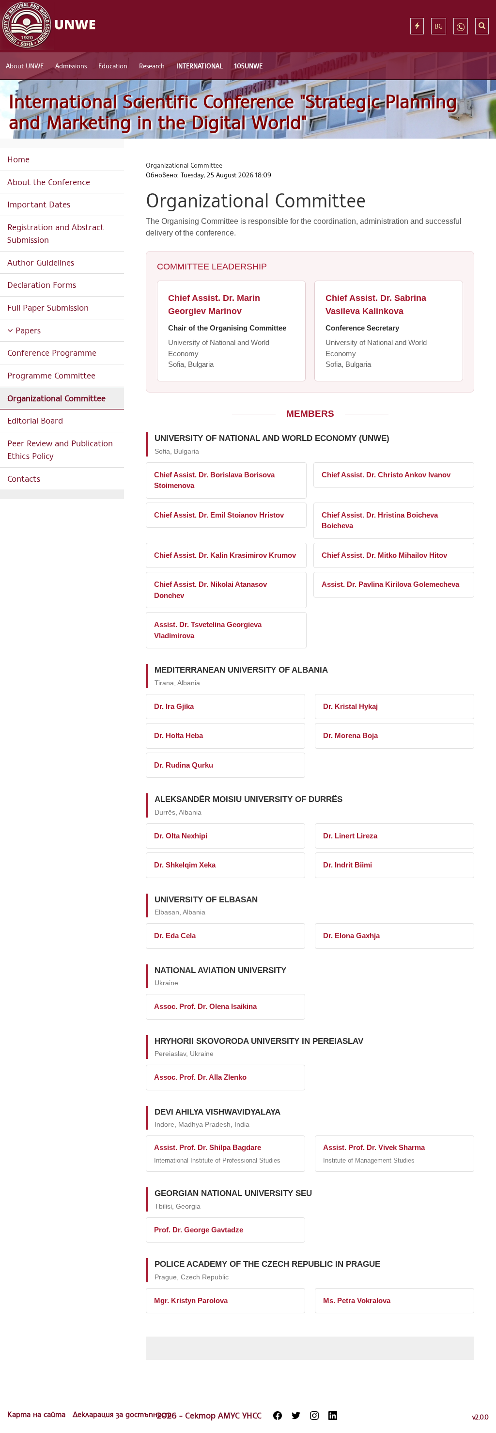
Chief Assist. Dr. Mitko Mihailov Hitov (384, 555)
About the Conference (48, 181)
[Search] (482, 26)
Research (152, 66)
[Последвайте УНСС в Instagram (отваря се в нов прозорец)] (314, 1415)
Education (112, 66)
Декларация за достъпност (122, 1414)
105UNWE (248, 66)
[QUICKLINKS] (417, 26)
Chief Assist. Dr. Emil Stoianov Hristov (219, 515)
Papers (27, 330)
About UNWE (25, 66)
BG (438, 26)
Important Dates (38, 204)
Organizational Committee (56, 398)
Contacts (23, 478)
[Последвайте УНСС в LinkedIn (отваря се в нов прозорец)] (332, 1415)
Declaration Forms (41, 284)
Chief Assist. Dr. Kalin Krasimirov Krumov (225, 555)
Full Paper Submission (48, 307)
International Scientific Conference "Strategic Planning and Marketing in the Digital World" (233, 111)
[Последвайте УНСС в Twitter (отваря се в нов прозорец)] (296, 1415)
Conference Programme (51, 352)
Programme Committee (51, 375)
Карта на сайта (37, 1414)
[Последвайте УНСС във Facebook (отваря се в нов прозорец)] (277, 1415)
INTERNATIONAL (199, 66)
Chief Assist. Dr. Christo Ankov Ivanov (386, 475)
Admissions (71, 66)
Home (18, 159)
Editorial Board (35, 420)
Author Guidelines (40, 262)
